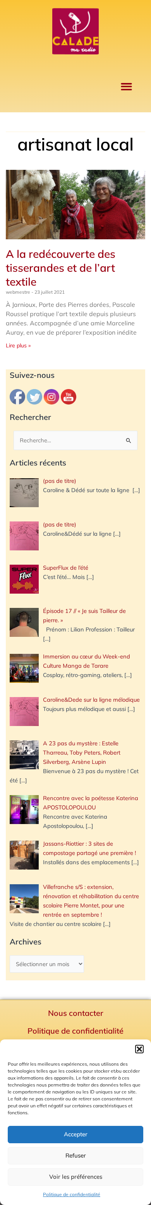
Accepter (76, 1134)
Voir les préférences (75, 1176)
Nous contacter (75, 1013)
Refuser (75, 1155)
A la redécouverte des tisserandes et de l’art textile (60, 268)
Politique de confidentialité (71, 1194)
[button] (139, 1049)
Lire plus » (18, 345)
